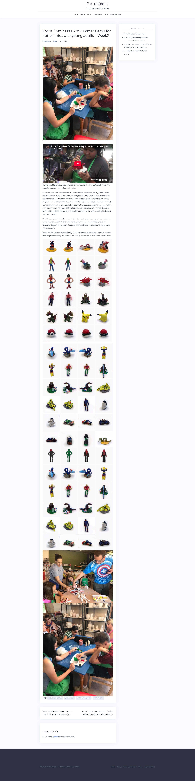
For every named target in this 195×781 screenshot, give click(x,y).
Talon (67, 766)
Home (76, 15)
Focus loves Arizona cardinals (135, 41)
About (82, 15)
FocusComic (47, 41)
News (89, 15)
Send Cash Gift (116, 15)
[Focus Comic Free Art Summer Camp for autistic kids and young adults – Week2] (78, 93)
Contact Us (98, 15)
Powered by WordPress (48, 766)
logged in (56, 737)
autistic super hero (55, 698)
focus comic (69, 698)
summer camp (98, 698)
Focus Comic (97, 3)
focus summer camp (83, 698)
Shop (106, 15)
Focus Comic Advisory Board (134, 34)
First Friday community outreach (136, 37)
